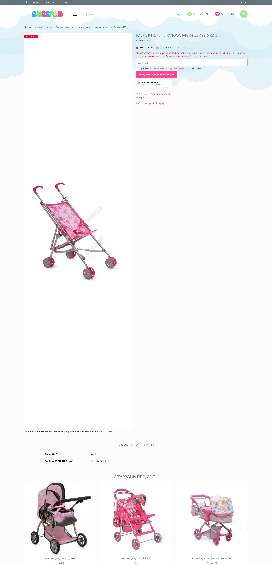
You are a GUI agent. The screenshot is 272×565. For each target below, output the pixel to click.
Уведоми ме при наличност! (156, 74)
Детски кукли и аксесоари (69, 27)
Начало (27, 27)
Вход (243, 2)
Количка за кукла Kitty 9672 (60, 558)
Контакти (64, 2)
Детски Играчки (43, 27)
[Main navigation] (75, 14)
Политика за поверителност (168, 68)
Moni (88, 27)
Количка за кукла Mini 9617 (136, 558)
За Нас (36, 2)
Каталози (49, 2)
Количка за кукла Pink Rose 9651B (211, 558)
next (244, 527)
